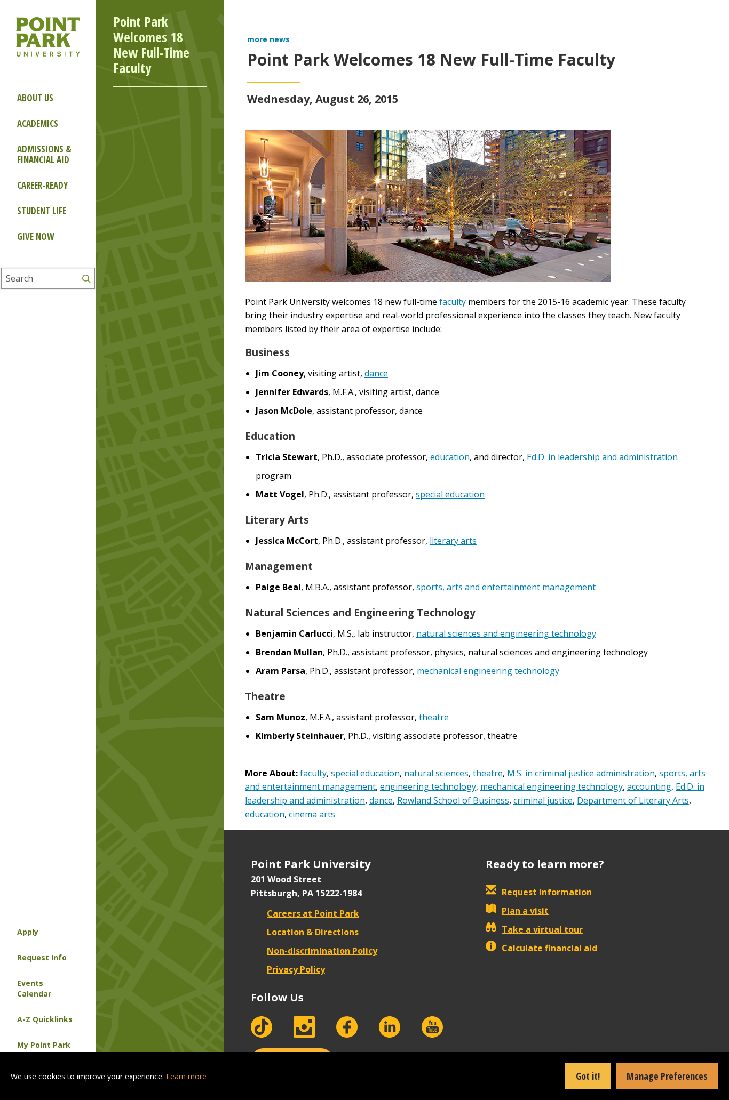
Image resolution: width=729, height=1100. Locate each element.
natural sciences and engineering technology (506, 633)
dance (376, 373)
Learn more (186, 1076)
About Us (35, 98)
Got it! (588, 1076)
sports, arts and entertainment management (506, 587)
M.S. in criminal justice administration (581, 773)
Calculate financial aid (549, 948)
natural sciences (436, 773)
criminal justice (543, 800)
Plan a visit (525, 911)
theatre (434, 717)
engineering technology (428, 786)
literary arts (453, 541)
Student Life (41, 211)
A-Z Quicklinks (45, 1019)
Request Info (42, 957)
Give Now (35, 236)
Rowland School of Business (453, 800)
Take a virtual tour (542, 929)
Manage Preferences (667, 1076)
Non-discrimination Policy (322, 951)
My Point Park (43, 1045)
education (450, 457)
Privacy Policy (296, 969)
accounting (649, 786)
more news (268, 39)
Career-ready (42, 185)
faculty (452, 302)
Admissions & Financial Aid (44, 154)
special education (450, 494)
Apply (27, 932)
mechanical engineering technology (488, 671)
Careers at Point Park (313, 913)
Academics (37, 123)
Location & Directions (313, 932)
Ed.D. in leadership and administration (602, 457)
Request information (547, 892)
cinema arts (312, 814)
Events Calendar (34, 988)
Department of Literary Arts (633, 800)
